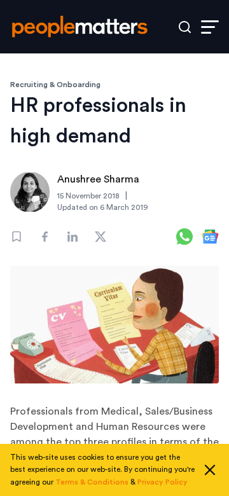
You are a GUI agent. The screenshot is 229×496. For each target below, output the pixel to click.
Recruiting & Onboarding (55, 84)
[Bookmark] (16, 236)
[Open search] (185, 27)
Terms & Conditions (91, 482)
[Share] (44, 236)
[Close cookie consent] (210, 470)
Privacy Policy (162, 482)
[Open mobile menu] (210, 27)
